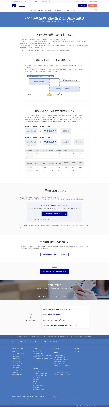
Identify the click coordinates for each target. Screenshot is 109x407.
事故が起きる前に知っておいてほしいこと (21, 354)
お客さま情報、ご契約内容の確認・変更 (61, 359)
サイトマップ (47, 396)
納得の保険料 (58, 10)
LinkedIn (78, 351)
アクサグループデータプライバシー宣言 (19, 398)
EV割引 (34, 383)
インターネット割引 (36, 377)
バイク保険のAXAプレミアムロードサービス (21, 359)
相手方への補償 (16, 367)
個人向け (21, 1)
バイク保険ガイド (49, 10)
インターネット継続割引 (58, 355)
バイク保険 (35, 1)
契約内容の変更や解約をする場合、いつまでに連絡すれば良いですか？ (60, 309)
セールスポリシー (41, 398)
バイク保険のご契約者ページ (37, 336)
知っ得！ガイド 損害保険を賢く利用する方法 (62, 374)
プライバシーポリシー (32, 398)
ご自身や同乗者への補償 (17, 369)
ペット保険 (44, 1)
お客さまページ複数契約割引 (38, 385)
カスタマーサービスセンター (71, 225)
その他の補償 (15, 370)
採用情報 (18, 396)
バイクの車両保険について (17, 374)
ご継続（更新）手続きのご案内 (59, 357)
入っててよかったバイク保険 (38, 353)
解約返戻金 (52, 117)
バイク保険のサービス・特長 (37, 10)
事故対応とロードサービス (17, 351)
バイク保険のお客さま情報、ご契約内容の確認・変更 (57, 336)
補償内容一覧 (15, 372)
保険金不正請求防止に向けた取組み (60, 372)
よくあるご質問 (69, 1)
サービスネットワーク (17, 361)
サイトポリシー (54, 396)
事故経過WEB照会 (16, 358)
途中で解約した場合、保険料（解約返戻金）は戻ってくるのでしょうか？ (60, 325)
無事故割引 (35, 381)
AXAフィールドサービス (17, 363)
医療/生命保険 (53, 341)
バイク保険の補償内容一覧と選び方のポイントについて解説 (43, 359)
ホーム (13, 336)
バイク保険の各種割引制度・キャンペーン (40, 375)
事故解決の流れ (16, 356)
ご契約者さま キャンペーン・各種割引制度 (61, 365)
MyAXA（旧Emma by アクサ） (59, 363)
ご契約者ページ (75, 10)
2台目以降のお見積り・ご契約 (59, 361)
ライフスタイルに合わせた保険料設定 (40, 373)
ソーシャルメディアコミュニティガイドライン (72, 398)
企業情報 (84, 1)
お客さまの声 (66, 10)
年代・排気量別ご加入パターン (38, 389)
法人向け (27, 1)
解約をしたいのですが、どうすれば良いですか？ (54, 320)
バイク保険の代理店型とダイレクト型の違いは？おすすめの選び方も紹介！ (43, 356)
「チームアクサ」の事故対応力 (19, 353)
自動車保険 (15, 1)
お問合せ (77, 1)
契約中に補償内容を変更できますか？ (52, 314)
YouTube (81, 351)
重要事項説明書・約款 (59, 398)
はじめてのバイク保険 (37, 351)
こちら (40, 219)
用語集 (36, 396)
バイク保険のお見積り (37, 371)
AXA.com (20, 402)
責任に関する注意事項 (49, 398)
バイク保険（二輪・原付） (23, 336)
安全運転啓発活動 (93, 1)
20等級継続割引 (36, 379)
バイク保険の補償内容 (16, 365)
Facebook (75, 351)
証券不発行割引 (36, 387)
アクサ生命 (14, 402)
